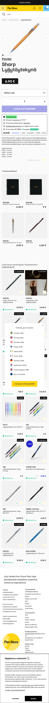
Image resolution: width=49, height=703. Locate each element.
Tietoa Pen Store (9, 597)
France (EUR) (18, 356)
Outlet (27, 604)
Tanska (27, 650)
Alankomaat (29, 652)
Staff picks (29, 608)
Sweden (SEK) (18, 333)
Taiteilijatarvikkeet (31, 591)
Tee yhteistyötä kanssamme (13, 609)
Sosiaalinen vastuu (9, 611)
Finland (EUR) (18, 347)
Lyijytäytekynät (26, 20)
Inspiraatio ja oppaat (10, 607)
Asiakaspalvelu (8, 592)
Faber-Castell (30, 620)
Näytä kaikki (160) (31, 627)
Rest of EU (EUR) (19, 374)
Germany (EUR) (19, 361)
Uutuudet (28, 606)
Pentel (6, 59)
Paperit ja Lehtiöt (31, 599)
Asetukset (15, 698)
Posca (27, 622)
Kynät (4, 20)
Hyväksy (33, 698)
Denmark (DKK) (19, 342)
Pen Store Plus (8, 604)
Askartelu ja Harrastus (33, 594)
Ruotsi (27, 646)
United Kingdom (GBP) (21, 370)
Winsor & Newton (31, 624)
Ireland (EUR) (18, 351)
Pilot (26, 615)
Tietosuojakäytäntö (10, 621)
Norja (27, 648)
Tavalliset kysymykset (10, 595)
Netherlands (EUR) (20, 365)
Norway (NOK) (18, 338)
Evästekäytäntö (8, 623)
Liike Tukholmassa (9, 599)
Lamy (27, 617)
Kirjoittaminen (13, 20)
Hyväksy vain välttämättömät (15, 690)
